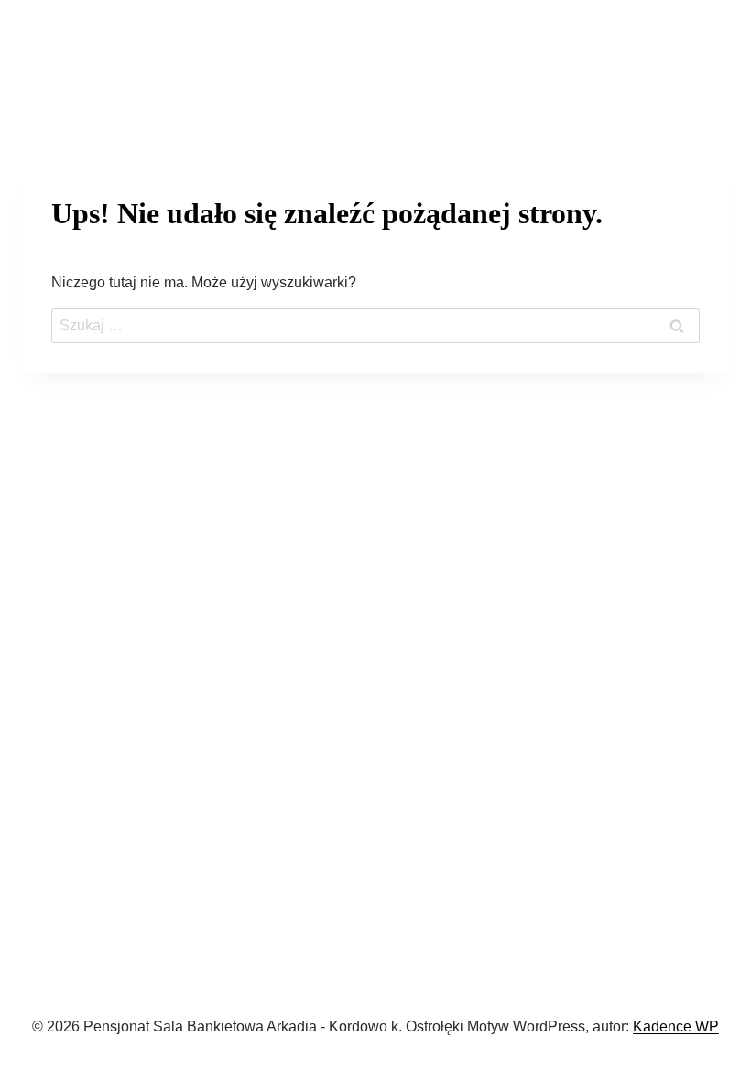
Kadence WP (676, 1026)
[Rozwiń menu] (710, 59)
